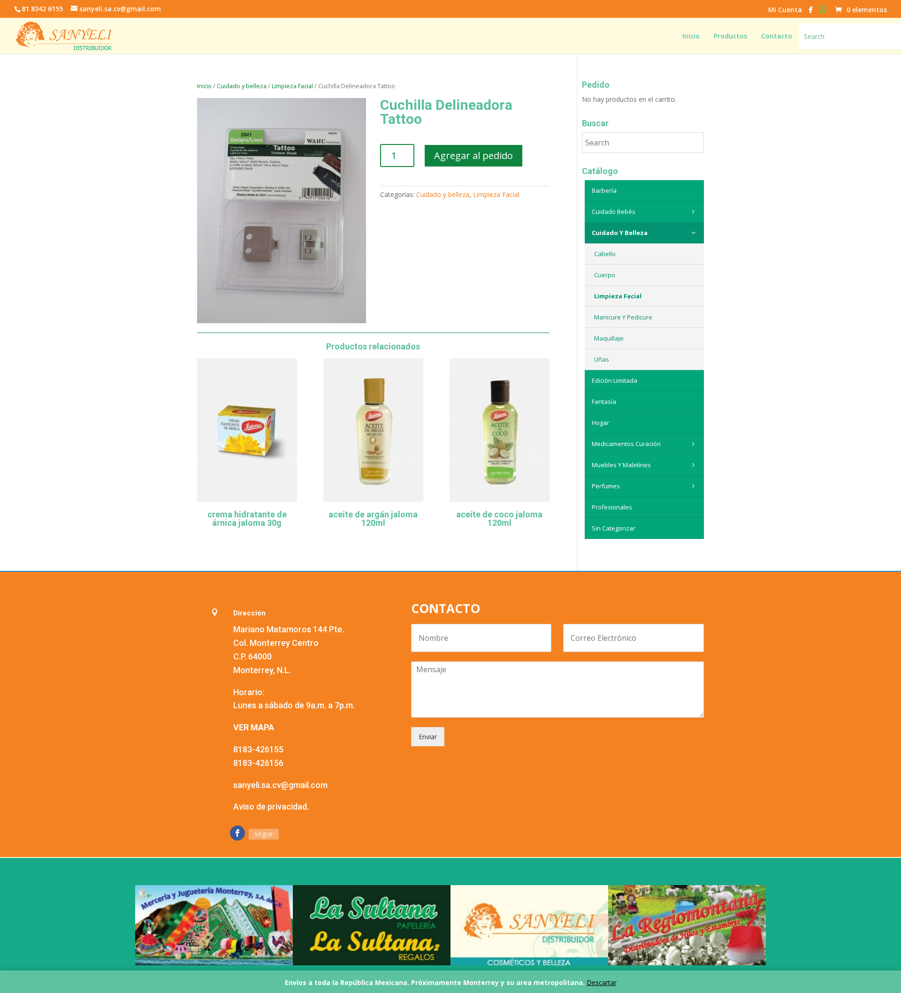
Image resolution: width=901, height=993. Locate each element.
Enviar (428, 736)
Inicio (204, 86)
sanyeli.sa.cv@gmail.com (280, 785)
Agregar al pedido (473, 155)
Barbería (604, 190)
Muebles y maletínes (621, 465)
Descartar (602, 982)
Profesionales (612, 507)
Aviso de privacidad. (271, 806)
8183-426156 (258, 763)
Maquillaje (609, 338)
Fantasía (604, 401)
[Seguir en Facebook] (237, 833)
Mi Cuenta (785, 10)
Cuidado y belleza (242, 86)
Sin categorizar (613, 528)
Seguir (263, 833)
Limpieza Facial (292, 86)
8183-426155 (258, 749)
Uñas (601, 359)
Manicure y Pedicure (623, 317)
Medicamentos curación (626, 444)
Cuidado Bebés (613, 211)
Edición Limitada (614, 380)
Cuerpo (604, 275)
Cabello (605, 254)
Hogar (600, 422)
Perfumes (606, 486)
